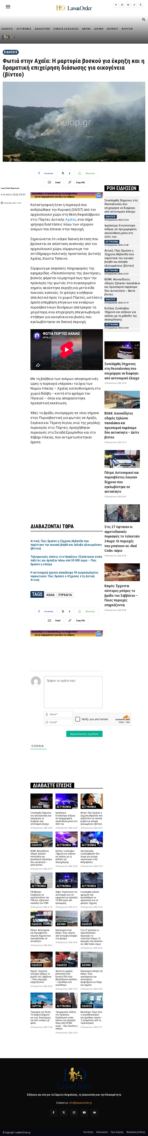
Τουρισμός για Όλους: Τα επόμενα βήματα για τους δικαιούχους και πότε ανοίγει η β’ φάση (40, 1018)
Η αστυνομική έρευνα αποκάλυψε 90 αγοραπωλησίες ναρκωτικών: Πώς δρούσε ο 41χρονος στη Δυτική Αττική (64, 576)
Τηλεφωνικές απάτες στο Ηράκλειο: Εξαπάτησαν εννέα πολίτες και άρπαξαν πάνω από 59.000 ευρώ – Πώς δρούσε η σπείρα (66, 560)
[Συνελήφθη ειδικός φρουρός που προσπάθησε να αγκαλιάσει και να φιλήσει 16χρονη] (92, 880)
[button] (143, 19)
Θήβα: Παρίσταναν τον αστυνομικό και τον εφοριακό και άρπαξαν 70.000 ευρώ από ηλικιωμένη (67, 898)
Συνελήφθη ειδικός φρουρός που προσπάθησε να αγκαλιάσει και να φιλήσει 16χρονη (90, 898)
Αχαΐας (70, 219)
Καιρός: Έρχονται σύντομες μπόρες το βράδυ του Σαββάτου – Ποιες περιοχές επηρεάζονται (40, 977)
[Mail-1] (94, 1113)
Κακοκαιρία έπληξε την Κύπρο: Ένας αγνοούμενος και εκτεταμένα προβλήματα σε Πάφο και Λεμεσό (92, 978)
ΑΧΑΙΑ (50, 595)
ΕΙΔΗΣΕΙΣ (11, 52)
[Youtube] (84, 1113)
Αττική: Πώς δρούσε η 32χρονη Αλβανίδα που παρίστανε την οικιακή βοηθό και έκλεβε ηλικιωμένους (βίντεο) (66, 544)
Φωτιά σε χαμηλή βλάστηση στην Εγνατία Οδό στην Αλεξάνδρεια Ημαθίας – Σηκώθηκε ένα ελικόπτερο (66, 978)
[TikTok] (134, 5)
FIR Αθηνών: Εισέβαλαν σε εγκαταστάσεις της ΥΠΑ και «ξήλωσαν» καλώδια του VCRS (39, 898)
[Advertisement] (66, 481)
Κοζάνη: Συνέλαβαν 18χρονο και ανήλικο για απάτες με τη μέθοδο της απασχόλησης (65, 857)
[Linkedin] (128, 5)
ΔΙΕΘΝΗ (61, 924)
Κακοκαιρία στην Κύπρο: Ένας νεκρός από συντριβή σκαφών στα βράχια (66, 934)
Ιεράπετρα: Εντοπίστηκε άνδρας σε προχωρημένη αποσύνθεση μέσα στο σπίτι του (66, 818)
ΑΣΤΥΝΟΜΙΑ (64, 806)
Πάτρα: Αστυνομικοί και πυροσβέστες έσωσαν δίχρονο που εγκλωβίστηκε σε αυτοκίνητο (40, 936)
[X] (140, 5)
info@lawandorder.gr (80, 1102)
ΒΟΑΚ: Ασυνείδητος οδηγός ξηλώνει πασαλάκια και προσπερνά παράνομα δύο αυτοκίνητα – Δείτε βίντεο (41, 858)
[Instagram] (122, 5)
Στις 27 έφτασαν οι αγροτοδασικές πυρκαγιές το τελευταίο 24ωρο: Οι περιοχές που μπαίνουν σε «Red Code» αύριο (92, 937)
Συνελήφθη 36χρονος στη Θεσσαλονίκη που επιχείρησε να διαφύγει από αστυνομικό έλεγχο (40, 818)
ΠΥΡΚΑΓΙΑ (65, 595)
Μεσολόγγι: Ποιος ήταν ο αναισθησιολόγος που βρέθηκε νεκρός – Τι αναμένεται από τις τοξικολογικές (92, 1018)
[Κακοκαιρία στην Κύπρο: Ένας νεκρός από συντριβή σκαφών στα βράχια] (67, 918)
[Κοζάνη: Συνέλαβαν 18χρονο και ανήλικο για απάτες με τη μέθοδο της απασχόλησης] (67, 839)
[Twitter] (63, 1113)
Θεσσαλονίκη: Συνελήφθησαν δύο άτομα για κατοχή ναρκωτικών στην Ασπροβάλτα (90, 857)
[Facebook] (116, 5)
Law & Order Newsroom (10, 188)
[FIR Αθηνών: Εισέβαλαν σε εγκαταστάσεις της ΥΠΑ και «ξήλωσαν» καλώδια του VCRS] (41, 880)
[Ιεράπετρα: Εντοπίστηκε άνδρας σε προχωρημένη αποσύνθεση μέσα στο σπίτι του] (67, 801)
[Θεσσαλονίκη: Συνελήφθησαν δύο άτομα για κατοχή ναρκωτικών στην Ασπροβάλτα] (92, 839)
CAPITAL (37, 1006)
